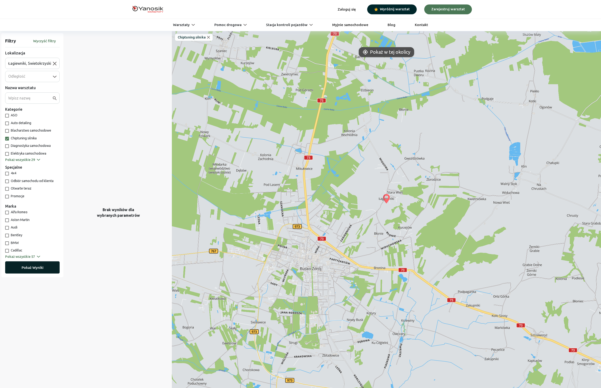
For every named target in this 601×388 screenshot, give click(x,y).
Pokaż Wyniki (32, 268)
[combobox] (30, 63)
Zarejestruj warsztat (448, 9)
